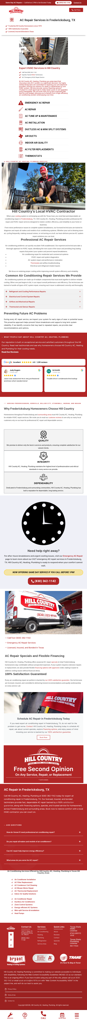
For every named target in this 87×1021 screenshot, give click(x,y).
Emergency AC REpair (37, 102)
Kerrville (34, 403)
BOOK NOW (62, 1018)
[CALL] (43, 1013)
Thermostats (33, 156)
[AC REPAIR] (21, 109)
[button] (43, 832)
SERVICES (10, 1018)
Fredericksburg (26, 219)
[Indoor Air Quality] (21, 143)
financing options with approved (47, 668)
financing (51, 88)
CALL (43, 1018)
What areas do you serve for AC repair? (22, 860)
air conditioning (24, 95)
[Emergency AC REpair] (21, 103)
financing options (50, 729)
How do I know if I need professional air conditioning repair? (31, 832)
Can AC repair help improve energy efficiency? (25, 851)
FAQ (25, 1018)
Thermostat (35, 263)
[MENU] (77, 1015)
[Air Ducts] (21, 136)
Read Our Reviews (10, 352)
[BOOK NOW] (62, 1015)
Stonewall (57, 403)
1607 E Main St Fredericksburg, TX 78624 (27, 933)
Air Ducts (31, 136)
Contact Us (77, 2)
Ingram (66, 403)
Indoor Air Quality (36, 142)
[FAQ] (24, 1015)
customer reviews (55, 417)
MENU (77, 1018)
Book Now (43, 737)
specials (54, 662)
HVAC (33, 75)
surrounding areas (45, 415)
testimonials (24, 345)
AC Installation (35, 122)
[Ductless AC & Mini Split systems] (21, 129)
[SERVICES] (10, 1015)
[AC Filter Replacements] (21, 149)
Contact (29, 726)
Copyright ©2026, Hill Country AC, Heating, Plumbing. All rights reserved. (43, 1005)
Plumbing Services (38, 161)
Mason (78, 403)
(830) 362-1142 (25, 939)
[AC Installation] (21, 123)
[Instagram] (11, 939)
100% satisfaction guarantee (59, 732)
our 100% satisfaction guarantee (57, 680)
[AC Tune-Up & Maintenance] (21, 116)
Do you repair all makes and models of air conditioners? (29, 841)
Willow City (45, 403)
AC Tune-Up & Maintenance (41, 116)
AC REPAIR (30, 109)
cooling (18, 216)
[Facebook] (11, 934)
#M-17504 (74, 946)
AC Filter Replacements (39, 149)
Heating (36, 81)
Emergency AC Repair (73, 556)
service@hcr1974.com (32, 980)
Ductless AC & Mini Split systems (45, 129)
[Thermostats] (21, 156)
